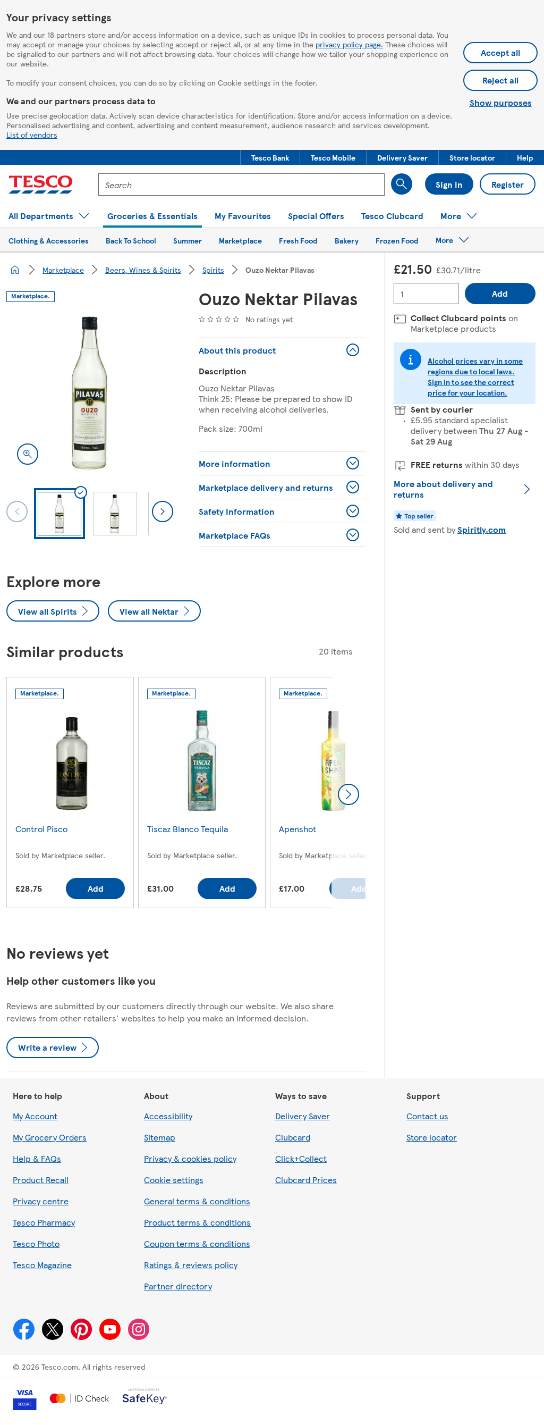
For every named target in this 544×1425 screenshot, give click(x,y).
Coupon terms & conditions (197, 1243)
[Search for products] (401, 184)
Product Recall (41, 1179)
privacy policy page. (349, 44)
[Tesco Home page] (40, 184)
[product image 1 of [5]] (89, 391)
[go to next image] (162, 511)
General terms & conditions (197, 1201)
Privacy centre (41, 1201)
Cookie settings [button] (173, 1179)
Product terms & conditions (197, 1222)
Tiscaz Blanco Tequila (187, 829)
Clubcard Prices (306, 1179)
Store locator (431, 1137)
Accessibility (168, 1116)
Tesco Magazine (42, 1265)
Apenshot (297, 829)
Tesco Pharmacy (44, 1222)
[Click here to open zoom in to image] (27, 454)
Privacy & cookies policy (190, 1158)
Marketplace (63, 269)
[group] (70, 794)
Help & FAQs (37, 1158)
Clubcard (292, 1137)
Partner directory (178, 1286)
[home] (14, 269)
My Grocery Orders (50, 1137)
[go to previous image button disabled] (17, 511)
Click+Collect (301, 1158)
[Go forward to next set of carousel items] (348, 794)
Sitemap (159, 1137)
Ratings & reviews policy (190, 1265)
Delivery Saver (302, 1116)
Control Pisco (41, 829)
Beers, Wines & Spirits (143, 269)
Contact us (427, 1116)
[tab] (59, 513)
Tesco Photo (36, 1243)
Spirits (213, 269)
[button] (270, 157)
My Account (35, 1116)
